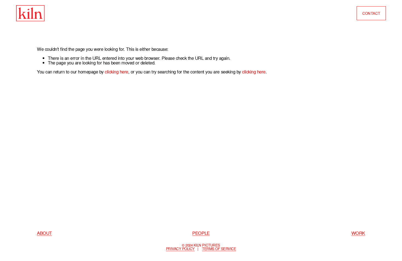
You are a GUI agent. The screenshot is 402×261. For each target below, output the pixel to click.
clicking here (116, 71)
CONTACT (371, 13)
